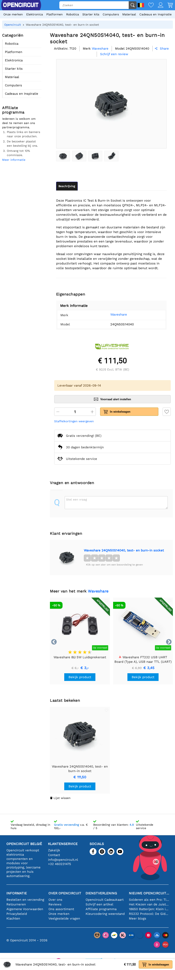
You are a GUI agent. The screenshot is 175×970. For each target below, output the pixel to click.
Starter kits (90, 14)
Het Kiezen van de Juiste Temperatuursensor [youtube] (149, 904)
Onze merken (13, 14)
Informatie (16, 893)
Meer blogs (137, 918)
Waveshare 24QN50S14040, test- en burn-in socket (124, 550)
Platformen (54, 14)
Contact (54, 855)
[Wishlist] (149, 5)
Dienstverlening (101, 893)
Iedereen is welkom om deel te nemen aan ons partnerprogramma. (19, 123)
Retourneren (16, 904)
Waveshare (118, 314)
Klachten (13, 918)
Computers (111, 14)
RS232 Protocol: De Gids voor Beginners (149, 914)
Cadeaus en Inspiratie (155, 14)
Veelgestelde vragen (64, 918)
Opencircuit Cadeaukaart (105, 900)
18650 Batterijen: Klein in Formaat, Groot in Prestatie (149, 909)
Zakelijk (54, 850)
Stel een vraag (76, 499)
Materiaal (129, 14)
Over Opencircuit (64, 893)
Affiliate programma (101, 909)
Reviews (54, 904)
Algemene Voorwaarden (24, 909)
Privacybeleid (16, 914)
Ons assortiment (61, 909)
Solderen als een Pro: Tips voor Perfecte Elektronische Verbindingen (149, 900)
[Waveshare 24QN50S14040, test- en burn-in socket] (63, 156)
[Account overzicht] (158, 5)
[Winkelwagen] (168, 5)
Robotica (72, 14)
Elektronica (34, 14)
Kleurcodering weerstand (105, 914)
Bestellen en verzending (25, 900)
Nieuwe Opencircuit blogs (149, 893)
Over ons (55, 900)
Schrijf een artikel (99, 904)
